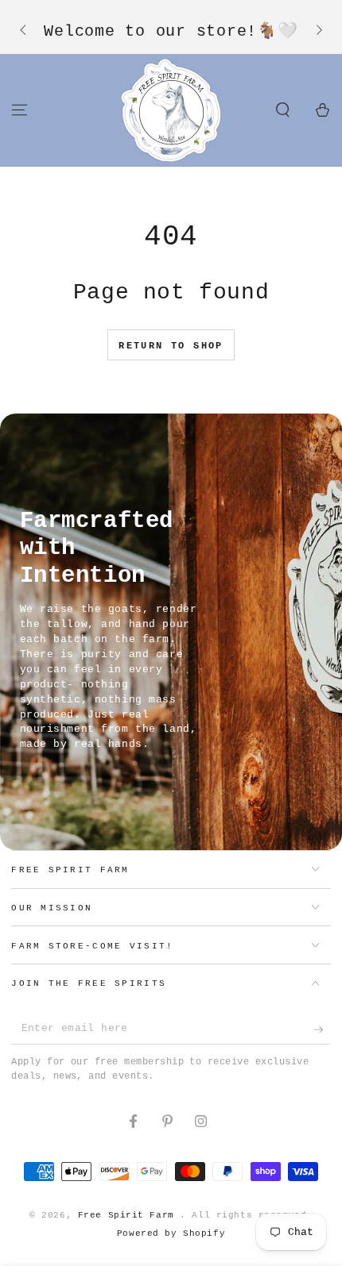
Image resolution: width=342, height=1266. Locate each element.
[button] (282, 109)
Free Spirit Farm (129, 1215)
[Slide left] (24, 31)
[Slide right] (317, 31)
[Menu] (19, 109)
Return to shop (171, 346)
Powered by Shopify (171, 1233)
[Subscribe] (322, 1029)
